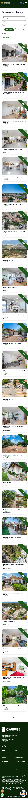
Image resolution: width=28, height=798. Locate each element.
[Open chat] (23, 793)
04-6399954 (16, 3)
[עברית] (21, 3)
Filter (19, 29)
